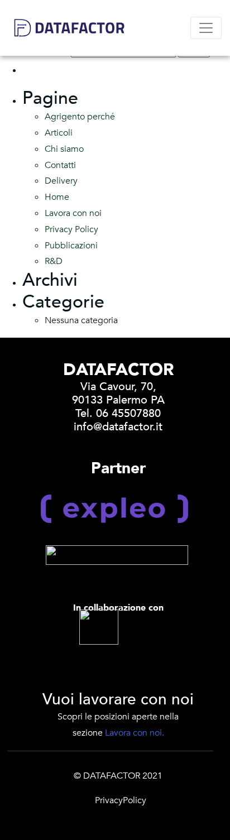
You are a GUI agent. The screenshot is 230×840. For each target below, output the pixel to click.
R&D (54, 261)
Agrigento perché (80, 117)
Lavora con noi (73, 213)
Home (57, 197)
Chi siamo (64, 149)
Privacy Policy (71, 229)
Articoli (59, 133)
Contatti (60, 165)
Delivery (61, 181)
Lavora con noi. (134, 733)
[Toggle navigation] (206, 28)
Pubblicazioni (71, 245)
